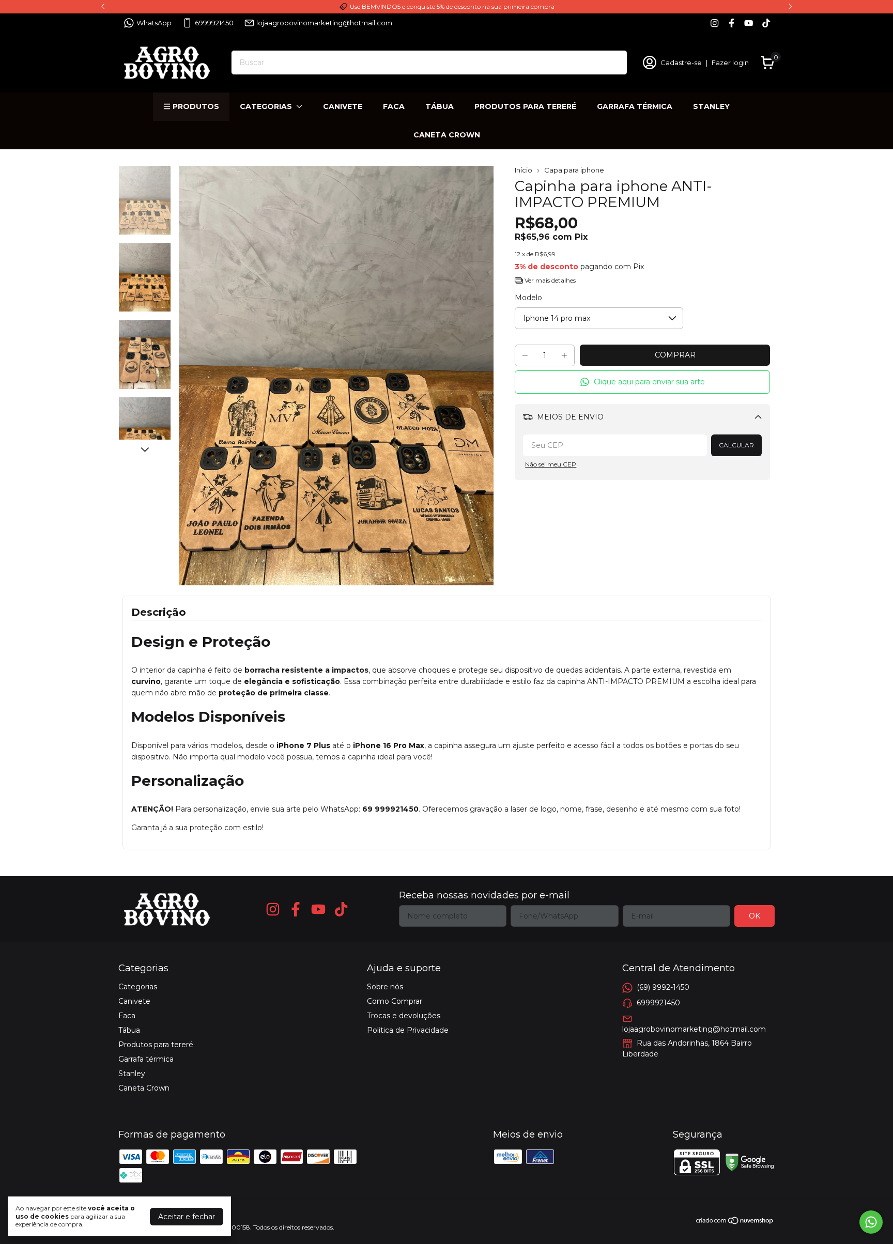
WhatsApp (154, 23)
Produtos (196, 106)
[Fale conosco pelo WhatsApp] (871, 1222)
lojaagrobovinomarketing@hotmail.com (324, 23)
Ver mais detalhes (549, 280)
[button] (642, 382)
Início (523, 170)
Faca (394, 106)
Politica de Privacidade (408, 1030)
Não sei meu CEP (550, 464)
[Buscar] (613, 62)
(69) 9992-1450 (663, 987)
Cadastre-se (681, 62)
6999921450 (214, 23)
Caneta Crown (446, 134)
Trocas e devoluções (403, 1015)
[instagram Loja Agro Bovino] (714, 23)
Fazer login (730, 62)
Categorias (266, 106)
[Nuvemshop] (735, 1222)
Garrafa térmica (634, 106)
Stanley (711, 106)
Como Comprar (394, 1001)
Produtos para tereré (525, 106)
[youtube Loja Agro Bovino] (748, 23)
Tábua (439, 106)
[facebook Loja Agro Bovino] (731, 23)
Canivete (342, 106)
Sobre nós (385, 986)
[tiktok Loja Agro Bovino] (766, 23)
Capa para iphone (574, 170)
